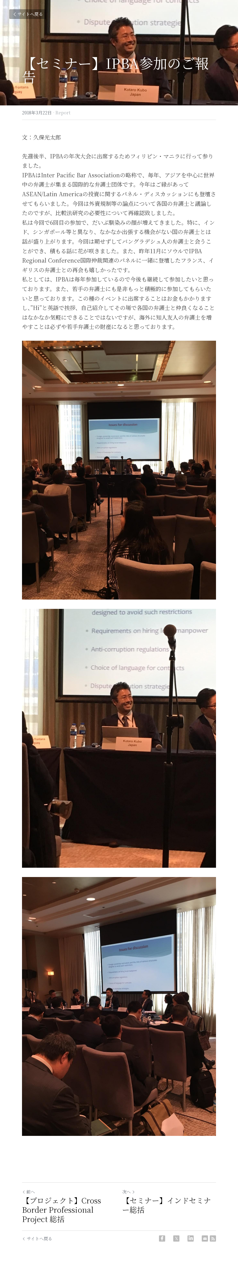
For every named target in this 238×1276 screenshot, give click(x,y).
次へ (126, 1192)
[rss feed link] (213, 1238)
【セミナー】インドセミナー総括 (166, 1205)
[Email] (205, 1238)
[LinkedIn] (190, 1238)
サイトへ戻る (30, 14)
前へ (30, 1192)
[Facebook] (162, 1238)
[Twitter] (176, 1238)
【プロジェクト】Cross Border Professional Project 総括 (61, 1210)
